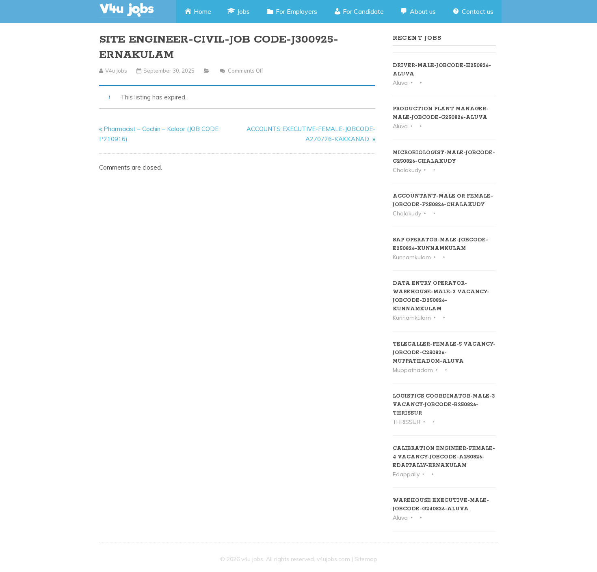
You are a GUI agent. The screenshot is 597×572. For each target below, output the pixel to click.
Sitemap (366, 559)
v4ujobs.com (333, 559)
